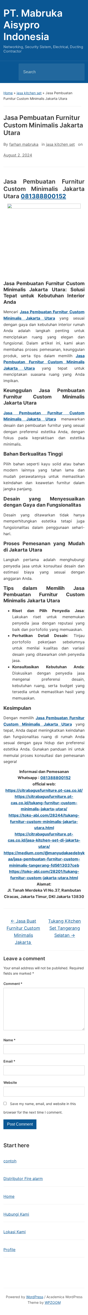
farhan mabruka (23, 144)
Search (76, 72)
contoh (9, 1160)
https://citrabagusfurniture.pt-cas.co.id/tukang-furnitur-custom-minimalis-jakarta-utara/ (44, 802)
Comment (12, 983)
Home (8, 93)
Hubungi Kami (16, 1214)
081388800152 (43, 196)
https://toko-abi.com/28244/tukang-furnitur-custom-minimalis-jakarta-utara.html (44, 821)
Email (9, 1061)
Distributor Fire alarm (23, 1178)
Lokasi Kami (14, 1231)
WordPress (34, 1297)
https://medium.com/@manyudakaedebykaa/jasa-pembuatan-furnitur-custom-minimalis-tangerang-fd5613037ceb (44, 859)
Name (9, 1040)
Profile (9, 1249)
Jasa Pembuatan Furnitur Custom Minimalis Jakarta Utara (43, 362)
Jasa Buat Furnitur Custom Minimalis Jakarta (23, 931)
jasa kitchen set (29, 93)
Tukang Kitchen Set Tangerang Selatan (64, 928)
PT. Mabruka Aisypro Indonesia (33, 24)
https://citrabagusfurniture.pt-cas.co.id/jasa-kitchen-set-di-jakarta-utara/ (44, 840)
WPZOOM (53, 1302)
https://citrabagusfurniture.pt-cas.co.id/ (44, 790)
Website (10, 1082)
